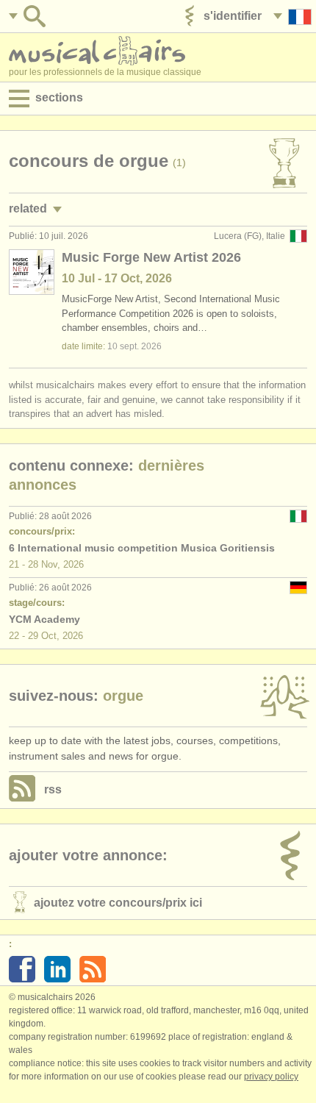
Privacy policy (271, 1076)
